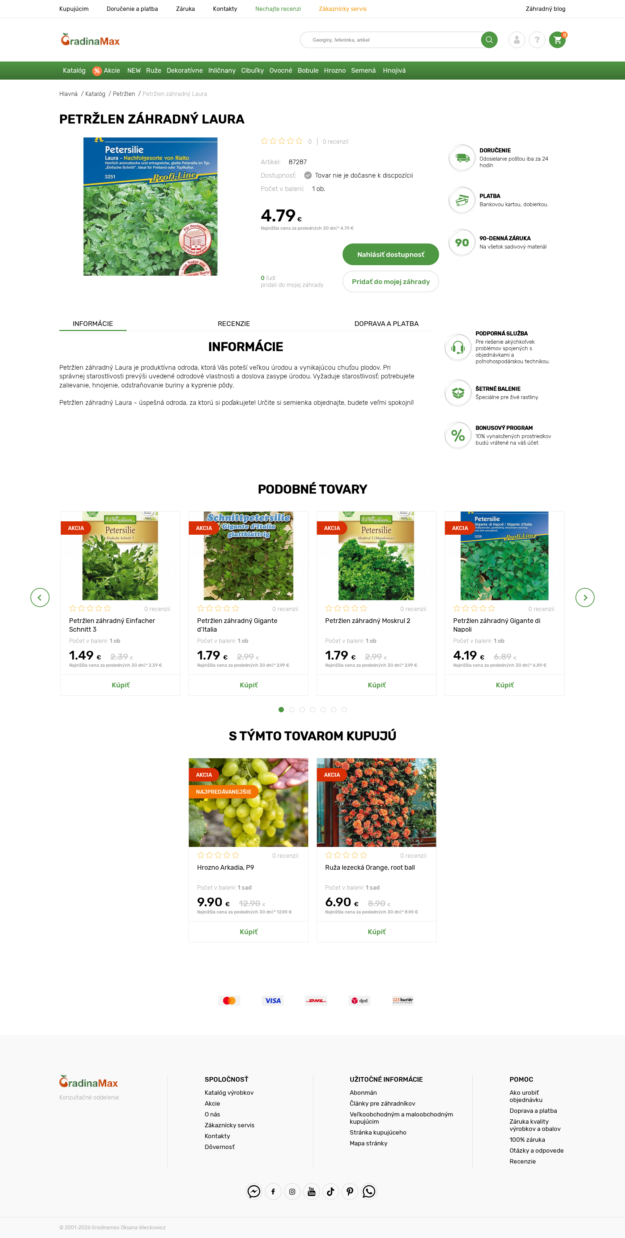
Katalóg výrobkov (229, 1092)
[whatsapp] (369, 1191)
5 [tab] (323, 709)
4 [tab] (312, 709)
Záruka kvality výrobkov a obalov (535, 1125)
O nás (212, 1114)
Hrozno (335, 71)
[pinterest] (349, 1191)
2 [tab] (291, 709)
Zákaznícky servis (343, 8)
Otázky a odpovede (537, 1150)
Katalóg (74, 71)
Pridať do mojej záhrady (391, 281)
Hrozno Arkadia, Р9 (225, 868)
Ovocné (280, 71)
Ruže (153, 71)
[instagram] (292, 1191)
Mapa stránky (368, 1143)
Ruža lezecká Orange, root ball (370, 868)
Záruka (185, 8)
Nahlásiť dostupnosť (390, 254)
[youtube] (311, 1191)
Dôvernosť (219, 1146)
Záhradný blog (546, 8)
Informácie (93, 323)
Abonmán (363, 1092)
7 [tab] (344, 709)
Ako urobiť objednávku (526, 1096)
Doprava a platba (386, 323)
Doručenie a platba (132, 8)
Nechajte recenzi (278, 8)
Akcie (112, 71)
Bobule (308, 71)
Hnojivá (394, 71)
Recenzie (234, 323)
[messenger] (254, 1191)
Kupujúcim (74, 8)
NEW (134, 71)
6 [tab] (333, 709)
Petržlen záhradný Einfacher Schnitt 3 (112, 624)
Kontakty (225, 8)
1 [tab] (281, 709)
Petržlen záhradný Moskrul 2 (368, 621)
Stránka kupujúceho (378, 1132)
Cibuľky (252, 71)
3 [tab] (302, 709)
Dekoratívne (185, 71)
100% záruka (527, 1139)
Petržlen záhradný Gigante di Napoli (496, 624)
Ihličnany (222, 71)
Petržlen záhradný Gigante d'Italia (237, 624)
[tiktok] (330, 1191)
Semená (363, 71)
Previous (40, 597)
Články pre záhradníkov (382, 1103)
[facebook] (273, 1191)
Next (585, 597)
